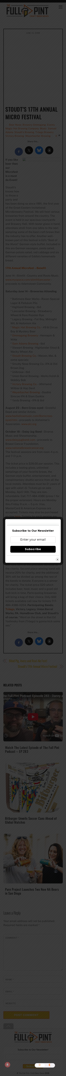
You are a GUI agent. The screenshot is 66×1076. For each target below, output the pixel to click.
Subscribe (33, 549)
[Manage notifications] (7, 1064)
